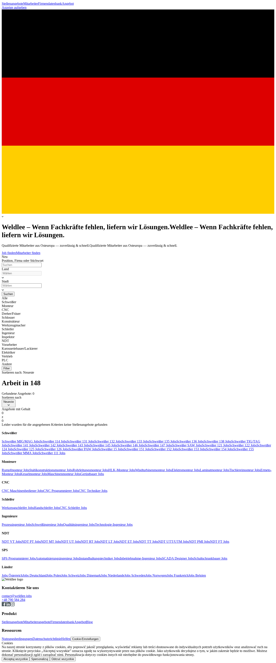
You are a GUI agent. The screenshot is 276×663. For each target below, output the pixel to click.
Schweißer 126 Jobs (55, 449)
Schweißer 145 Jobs (103, 445)
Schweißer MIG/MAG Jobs (21, 441)
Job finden (9, 253)
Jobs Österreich (12, 575)
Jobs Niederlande (112, 575)
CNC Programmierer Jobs (61, 491)
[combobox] (22, 273)
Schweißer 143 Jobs (76, 445)
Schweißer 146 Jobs (131, 445)
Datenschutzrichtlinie (47, 639)
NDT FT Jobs (219, 541)
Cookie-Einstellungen (85, 639)
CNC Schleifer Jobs (73, 508)
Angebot (68, 3)
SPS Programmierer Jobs (19, 558)
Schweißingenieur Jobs (47, 524)
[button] (138, 277)
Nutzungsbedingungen (17, 639)
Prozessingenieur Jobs (17, 524)
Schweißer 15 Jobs (111, 449)
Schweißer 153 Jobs (192, 449)
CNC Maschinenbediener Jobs (22, 491)
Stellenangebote (12, 3)
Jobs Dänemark (90, 575)
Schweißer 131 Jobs (80, 441)
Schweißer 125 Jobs (27, 449)
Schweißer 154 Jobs (219, 449)
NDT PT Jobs (31, 541)
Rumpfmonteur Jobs (15, 470)
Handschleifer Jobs (47, 508)
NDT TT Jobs (148, 541)
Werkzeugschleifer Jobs (18, 508)
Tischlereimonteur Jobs (244, 470)
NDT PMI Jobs (199, 541)
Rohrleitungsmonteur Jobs (90, 470)
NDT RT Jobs (90, 541)
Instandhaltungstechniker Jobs (99, 558)
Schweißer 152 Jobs (165, 449)
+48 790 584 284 (13, 600)
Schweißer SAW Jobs (187, 445)
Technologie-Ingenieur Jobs (114, 524)
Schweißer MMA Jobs (23, 453)
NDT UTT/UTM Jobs (173, 541)
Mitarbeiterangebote (36, 622)
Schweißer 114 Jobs (53, 441)
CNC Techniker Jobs (93, 491)
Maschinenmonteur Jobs (63, 474)
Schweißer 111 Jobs (51, 453)
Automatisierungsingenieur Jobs (57, 558)
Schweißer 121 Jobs (215, 445)
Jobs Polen (54, 575)
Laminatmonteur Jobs (214, 470)
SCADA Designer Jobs (178, 558)
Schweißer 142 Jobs (49, 445)
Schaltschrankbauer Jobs (210, 558)
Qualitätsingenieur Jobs (79, 524)
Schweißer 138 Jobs (217, 441)
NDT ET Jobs (129, 541)
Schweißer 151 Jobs (137, 449)
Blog (89, 622)
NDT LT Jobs (109, 541)
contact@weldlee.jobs (17, 596)
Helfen (66, 639)
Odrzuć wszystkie (63, 659)
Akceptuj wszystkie (15, 659)
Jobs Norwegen (156, 575)
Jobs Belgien (197, 575)
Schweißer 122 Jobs (243, 445)
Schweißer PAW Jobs (83, 449)
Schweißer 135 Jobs (162, 441)
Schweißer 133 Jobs (135, 441)
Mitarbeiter (30, 3)
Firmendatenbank (50, 3)
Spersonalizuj (39, 659)
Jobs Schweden (135, 575)
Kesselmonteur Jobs (33, 474)
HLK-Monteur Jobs (121, 470)
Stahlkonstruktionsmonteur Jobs (51, 470)
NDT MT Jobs (51, 541)
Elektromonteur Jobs (186, 470)
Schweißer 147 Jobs (158, 445)
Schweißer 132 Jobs (108, 441)
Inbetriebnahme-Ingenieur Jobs (141, 558)
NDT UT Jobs (71, 541)
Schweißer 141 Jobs (21, 445)
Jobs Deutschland (35, 575)
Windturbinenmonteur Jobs (153, 470)
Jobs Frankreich (177, 575)
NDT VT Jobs (12, 541)
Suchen (8, 294)
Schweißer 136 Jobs (190, 441)
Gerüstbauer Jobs (92, 474)
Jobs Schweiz (70, 575)
